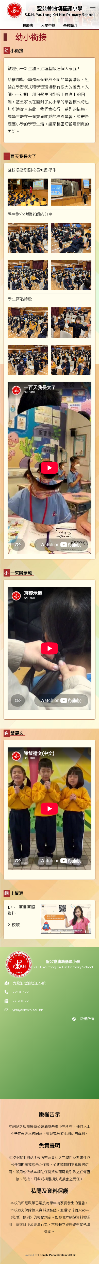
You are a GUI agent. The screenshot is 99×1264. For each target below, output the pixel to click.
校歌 (16, 924)
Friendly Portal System (53, 1255)
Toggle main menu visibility (92, 5)
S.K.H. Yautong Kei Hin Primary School (60, 14)
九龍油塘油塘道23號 (29, 983)
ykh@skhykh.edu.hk (27, 1010)
